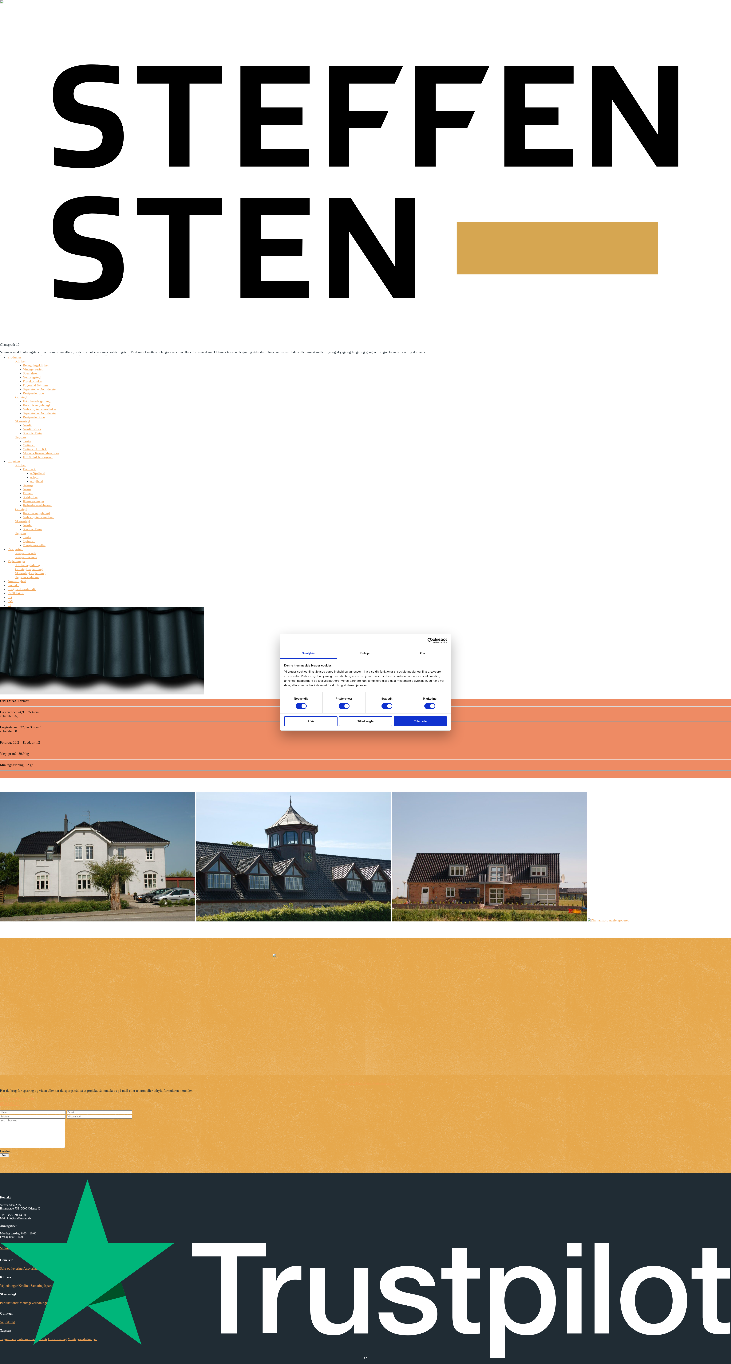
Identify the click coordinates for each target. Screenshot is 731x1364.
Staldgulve (30, 497)
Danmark (29, 469)
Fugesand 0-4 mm (35, 385)
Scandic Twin (32, 433)
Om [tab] (422, 653)
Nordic (27, 425)
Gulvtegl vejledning (29, 569)
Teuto (27, 441)
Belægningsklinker (36, 365)
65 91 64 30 (16, 593)
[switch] (344, 706)
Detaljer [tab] (365, 653)
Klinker (20, 361)
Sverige (28, 485)
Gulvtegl (21, 397)
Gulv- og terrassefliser (38, 517)
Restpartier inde (34, 417)
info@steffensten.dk (22, 589)
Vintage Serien (33, 369)
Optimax (29, 445)
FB (10, 597)
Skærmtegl (22, 421)
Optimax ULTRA (35, 449)
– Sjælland (37, 473)
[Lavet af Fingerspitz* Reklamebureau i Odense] (365, 1358)
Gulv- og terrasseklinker (39, 409)
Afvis (310, 721)
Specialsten (30, 373)
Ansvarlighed (17, 581)
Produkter (14, 357)
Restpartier (15, 549)
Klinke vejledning (27, 565)
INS (10, 601)
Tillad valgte (365, 721)
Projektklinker (32, 381)
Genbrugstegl (32, 377)
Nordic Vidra (32, 429)
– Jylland (36, 481)
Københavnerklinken (37, 505)
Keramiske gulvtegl (36, 405)
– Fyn (34, 477)
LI (9, 605)
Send (4, 1155)
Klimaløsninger (33, 501)
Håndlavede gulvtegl (37, 401)
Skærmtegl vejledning (30, 573)
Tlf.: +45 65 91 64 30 (351, 1083)
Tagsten (20, 437)
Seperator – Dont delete (39, 389)
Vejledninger (16, 561)
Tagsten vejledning (28, 577)
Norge (27, 489)
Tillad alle (420, 721)
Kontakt (13, 585)
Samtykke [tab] (308, 653)
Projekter (14, 461)
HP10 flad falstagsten (38, 457)
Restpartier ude (33, 393)
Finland (28, 493)
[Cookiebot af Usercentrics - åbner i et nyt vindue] (430, 640)
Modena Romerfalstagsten (41, 453)
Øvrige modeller (34, 545)
